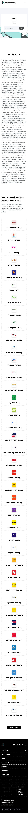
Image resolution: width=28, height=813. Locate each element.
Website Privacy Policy (8, 800)
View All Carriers (14, 727)
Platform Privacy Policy (8, 804)
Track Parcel (6, 754)
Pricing (4, 758)
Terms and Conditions (8, 802)
